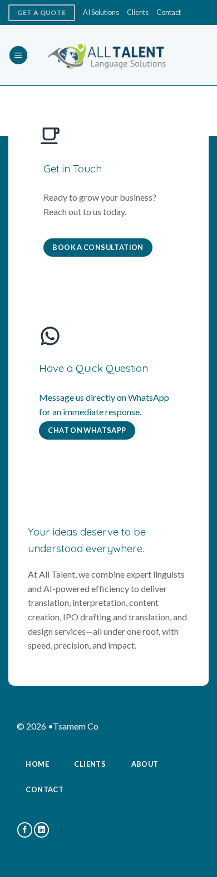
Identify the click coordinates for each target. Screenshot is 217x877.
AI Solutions (101, 12)
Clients (138, 12)
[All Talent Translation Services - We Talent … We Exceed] (108, 55)
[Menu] (18, 55)
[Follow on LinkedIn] (41, 830)
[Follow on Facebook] (24, 830)
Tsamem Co (75, 726)
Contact (168, 12)
